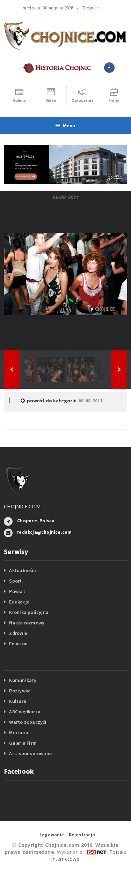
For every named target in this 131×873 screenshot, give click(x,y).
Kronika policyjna (29, 612)
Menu (69, 125)
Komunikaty (22, 680)
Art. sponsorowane (30, 753)
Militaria (18, 732)
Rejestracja (82, 835)
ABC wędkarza (25, 711)
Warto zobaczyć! (27, 722)
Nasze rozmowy (26, 623)
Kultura (17, 701)
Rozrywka (20, 691)
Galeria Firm (23, 743)
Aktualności (22, 570)
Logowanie (51, 835)
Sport (15, 581)
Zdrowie (18, 633)
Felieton (18, 643)
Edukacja (19, 602)
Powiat (17, 591)
